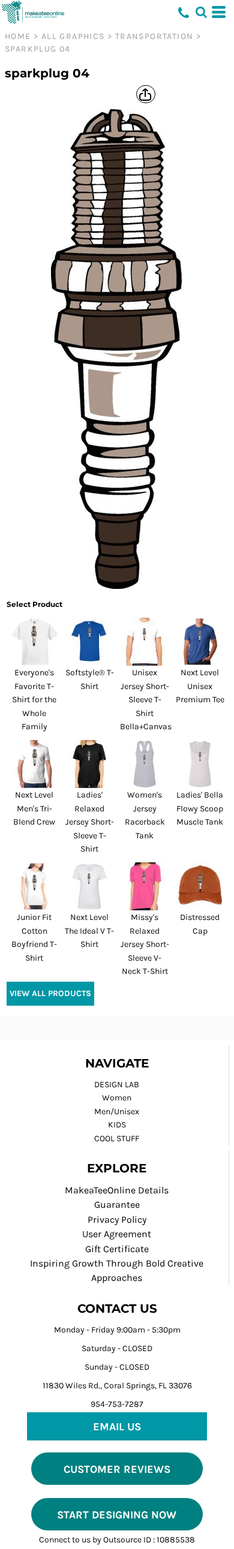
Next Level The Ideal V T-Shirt (89, 930)
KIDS (117, 1125)
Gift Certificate (117, 1249)
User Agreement (116, 1234)
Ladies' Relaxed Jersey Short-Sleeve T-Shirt (89, 822)
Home (18, 36)
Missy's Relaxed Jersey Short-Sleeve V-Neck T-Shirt (145, 944)
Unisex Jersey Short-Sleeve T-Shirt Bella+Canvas (146, 699)
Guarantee (117, 1204)
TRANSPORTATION (154, 36)
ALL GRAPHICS (73, 36)
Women (116, 1098)
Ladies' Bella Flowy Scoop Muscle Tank (199, 808)
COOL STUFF (116, 1138)
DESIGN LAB (116, 1084)
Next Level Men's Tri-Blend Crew (34, 808)
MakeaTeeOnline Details (117, 1190)
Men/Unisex (116, 1111)
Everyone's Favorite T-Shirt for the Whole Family (34, 699)
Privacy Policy (117, 1219)
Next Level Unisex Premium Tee (200, 686)
